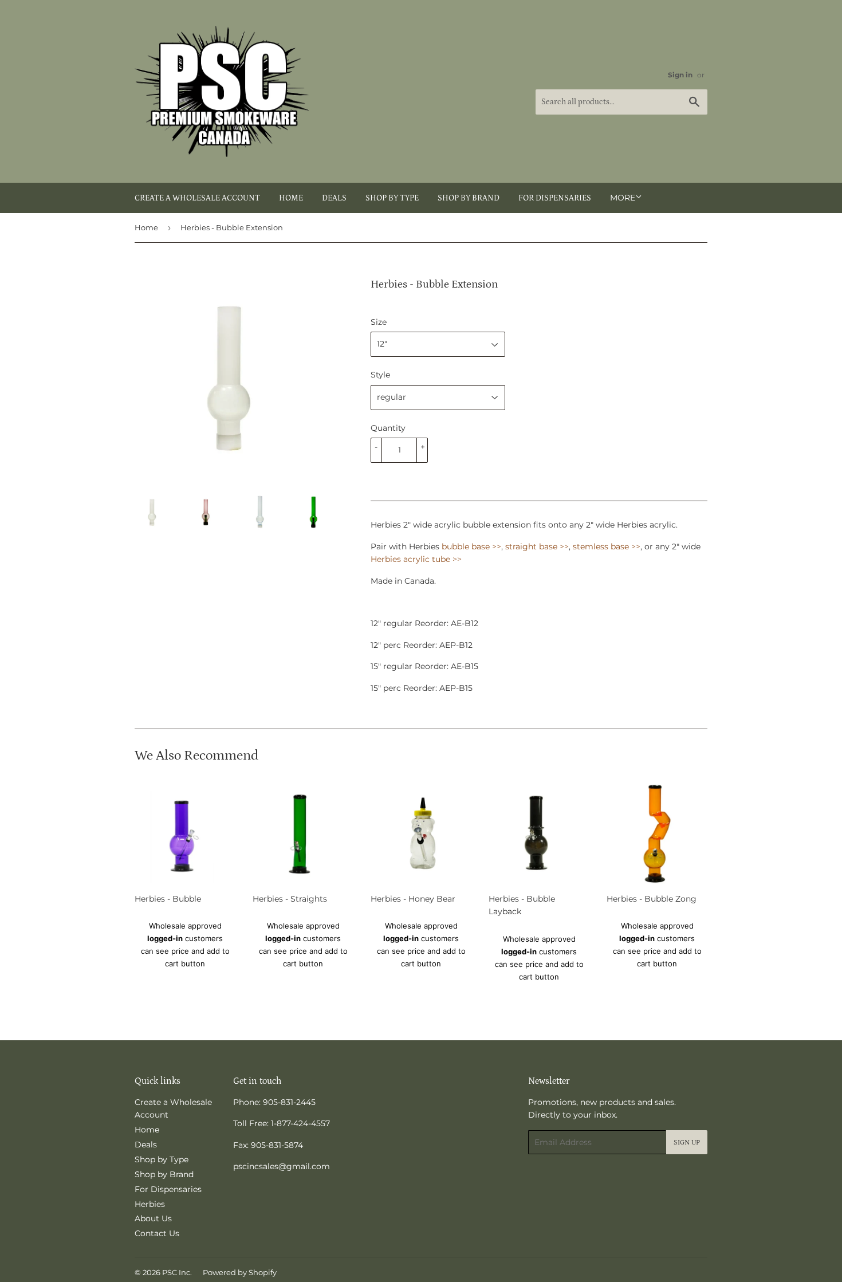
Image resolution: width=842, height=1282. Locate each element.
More (622, 197)
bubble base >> (471, 546)
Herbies (150, 1204)
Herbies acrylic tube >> (416, 559)
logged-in (165, 938)
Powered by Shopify (240, 1272)
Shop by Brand (468, 198)
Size (379, 322)
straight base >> (537, 546)
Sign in (680, 74)
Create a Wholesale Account (197, 198)
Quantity (388, 428)
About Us (153, 1218)
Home (291, 198)
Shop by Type (392, 198)
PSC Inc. (177, 1272)
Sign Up (687, 1142)
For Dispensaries (554, 198)
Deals (334, 198)
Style (380, 374)
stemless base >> (606, 546)
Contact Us (157, 1233)
